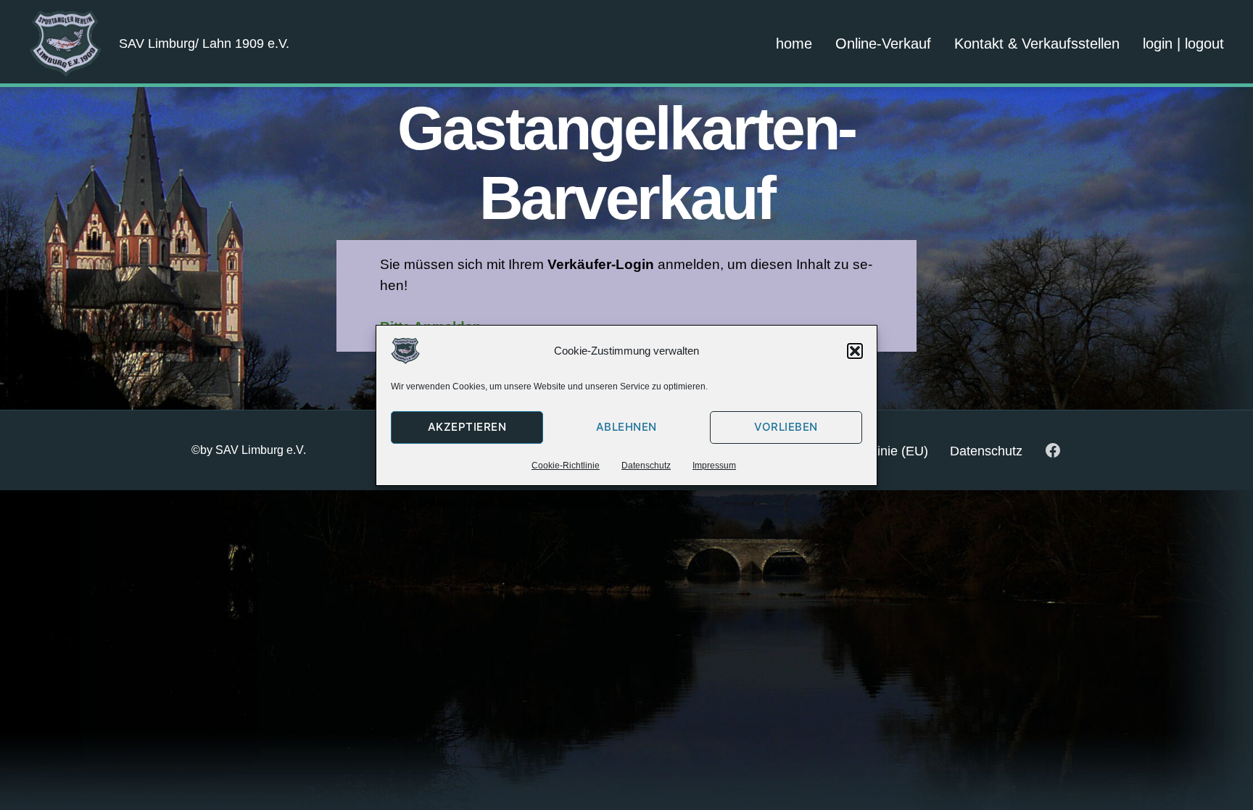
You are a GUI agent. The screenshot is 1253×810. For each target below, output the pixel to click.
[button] (855, 351)
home (794, 43)
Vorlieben (786, 427)
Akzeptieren (467, 427)
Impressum (714, 465)
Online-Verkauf (883, 43)
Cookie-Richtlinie (566, 465)
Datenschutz (646, 465)
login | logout (1183, 43)
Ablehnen (626, 427)
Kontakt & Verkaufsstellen (1037, 43)
